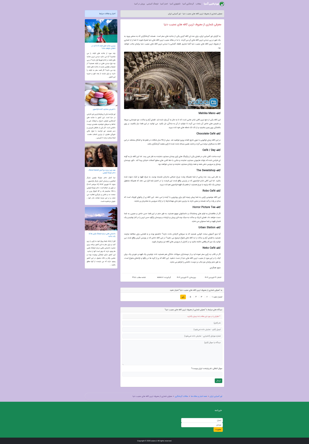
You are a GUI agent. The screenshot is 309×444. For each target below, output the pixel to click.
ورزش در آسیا (139, 3)
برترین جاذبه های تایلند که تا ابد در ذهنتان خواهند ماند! (103, 47)
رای (183, 296)
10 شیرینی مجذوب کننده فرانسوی (104, 109)
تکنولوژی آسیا (175, 3)
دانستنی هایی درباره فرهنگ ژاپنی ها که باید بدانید (102, 235)
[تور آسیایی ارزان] (214, 4)
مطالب (198, 3)
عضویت (218, 429)
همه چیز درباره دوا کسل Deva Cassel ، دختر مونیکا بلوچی (101, 171)
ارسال (218, 380)
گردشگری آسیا (188, 3)
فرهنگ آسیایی (152, 3)
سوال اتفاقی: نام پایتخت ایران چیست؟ (206, 368)
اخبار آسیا (164, 3)
